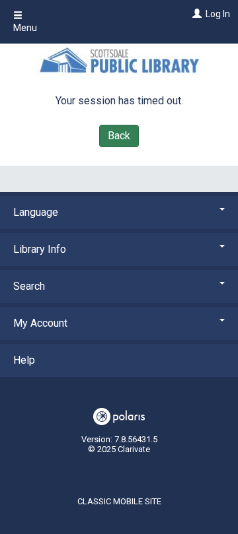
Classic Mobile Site (119, 501)
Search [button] (29, 286)
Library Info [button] (39, 249)
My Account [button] (40, 323)
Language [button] (35, 212)
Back (119, 135)
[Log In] (195, 14)
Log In (218, 14)
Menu (25, 27)
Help (24, 360)
